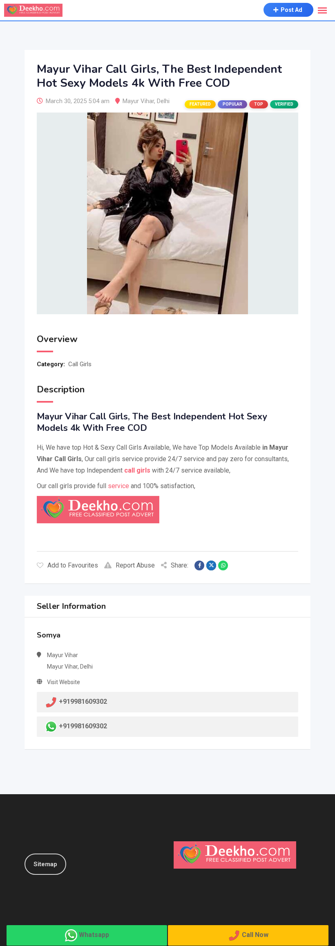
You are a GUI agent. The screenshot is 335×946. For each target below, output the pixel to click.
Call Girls (80, 364)
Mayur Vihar (138, 101)
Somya (48, 635)
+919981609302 (83, 726)
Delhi (163, 101)
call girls (137, 470)
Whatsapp (94, 935)
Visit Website (63, 682)
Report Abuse (135, 565)
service (118, 486)
